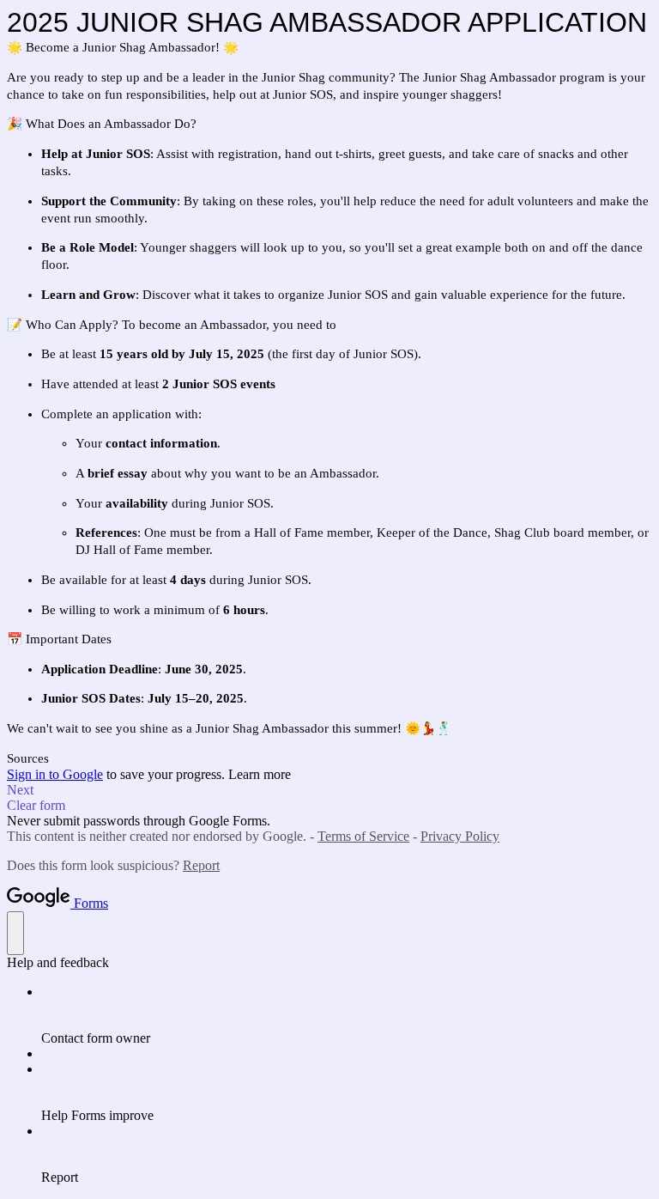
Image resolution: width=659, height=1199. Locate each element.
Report (201, 865)
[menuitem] (346, 1015)
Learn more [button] (259, 774)
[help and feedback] (15, 933)
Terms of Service (363, 836)
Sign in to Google (55, 774)
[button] (329, 790)
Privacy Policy (459, 836)
